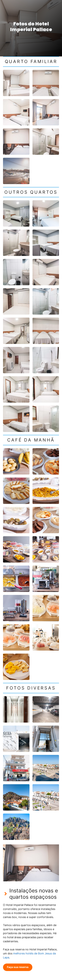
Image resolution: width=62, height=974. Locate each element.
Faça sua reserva (17, 967)
